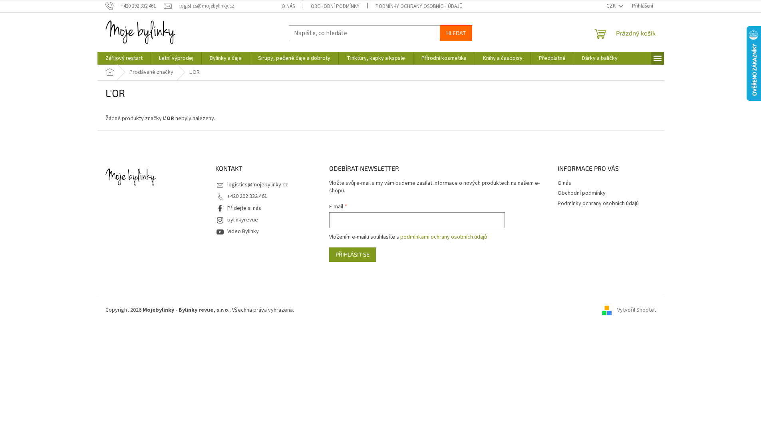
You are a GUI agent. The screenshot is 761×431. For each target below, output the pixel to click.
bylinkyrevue (242, 220)
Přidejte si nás (244, 208)
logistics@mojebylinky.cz (257, 185)
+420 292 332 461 (247, 196)
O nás (288, 6)
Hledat (456, 33)
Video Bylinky (243, 231)
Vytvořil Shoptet (636, 310)
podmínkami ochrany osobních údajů (443, 237)
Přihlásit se (353, 254)
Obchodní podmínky (335, 6)
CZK (611, 6)
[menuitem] (124, 58)
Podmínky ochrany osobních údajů (419, 6)
